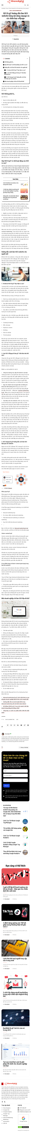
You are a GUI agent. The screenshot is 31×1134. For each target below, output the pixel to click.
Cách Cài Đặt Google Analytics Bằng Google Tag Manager (11, 844)
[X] (5, 1102)
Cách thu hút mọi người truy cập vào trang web (15, 959)
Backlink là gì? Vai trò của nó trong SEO (14, 1029)
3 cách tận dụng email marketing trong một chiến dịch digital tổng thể (15, 994)
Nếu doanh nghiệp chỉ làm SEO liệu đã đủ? (14, 81)
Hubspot (10, 488)
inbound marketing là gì (21, 528)
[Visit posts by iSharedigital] (3, 734)
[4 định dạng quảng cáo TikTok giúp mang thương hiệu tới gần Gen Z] (15, 912)
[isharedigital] (15, 1)
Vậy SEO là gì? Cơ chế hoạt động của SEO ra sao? (16, 64)
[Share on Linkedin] (17, 725)
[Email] (21, 725)
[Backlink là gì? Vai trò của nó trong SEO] (15, 1017)
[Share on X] (11, 725)
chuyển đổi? (25, 699)
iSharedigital (16, 39)
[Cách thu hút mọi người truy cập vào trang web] (15, 948)
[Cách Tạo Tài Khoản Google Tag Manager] (25, 821)
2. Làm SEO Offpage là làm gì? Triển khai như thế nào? (15, 73)
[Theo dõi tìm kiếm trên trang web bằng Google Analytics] (25, 852)
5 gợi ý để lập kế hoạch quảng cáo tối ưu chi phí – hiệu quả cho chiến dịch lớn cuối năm (15, 889)
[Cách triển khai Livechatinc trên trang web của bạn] (24, 184)
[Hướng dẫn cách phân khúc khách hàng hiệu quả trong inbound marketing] (24, 197)
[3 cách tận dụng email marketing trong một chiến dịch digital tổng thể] (15, 982)
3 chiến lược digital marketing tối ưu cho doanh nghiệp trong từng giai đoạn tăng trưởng (11, 191)
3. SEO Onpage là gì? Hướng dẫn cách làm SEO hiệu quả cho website (15, 77)
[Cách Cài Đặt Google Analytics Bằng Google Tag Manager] (25, 844)
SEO (17, 719)
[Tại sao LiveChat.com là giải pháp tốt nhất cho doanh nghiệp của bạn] (15, 1051)
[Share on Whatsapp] (14, 725)
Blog (11, 10)
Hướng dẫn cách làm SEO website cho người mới (16, 67)
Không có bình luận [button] (24, 747)
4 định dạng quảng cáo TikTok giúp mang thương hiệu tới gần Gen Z (14, 925)
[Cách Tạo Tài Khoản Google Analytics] (25, 836)
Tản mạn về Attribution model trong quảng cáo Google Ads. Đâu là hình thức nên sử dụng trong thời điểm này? (12, 812)
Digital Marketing (16, 10)
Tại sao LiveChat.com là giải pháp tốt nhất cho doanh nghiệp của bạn (15, 1064)
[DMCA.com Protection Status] (23, 1127)
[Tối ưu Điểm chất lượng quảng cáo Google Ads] (25, 829)
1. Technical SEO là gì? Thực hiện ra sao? (16, 70)
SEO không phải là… (9, 62)
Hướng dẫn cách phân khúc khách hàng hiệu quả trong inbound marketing (11, 197)
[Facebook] (2, 1102)
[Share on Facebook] (7, 725)
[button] (3, 5)
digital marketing (9, 719)
